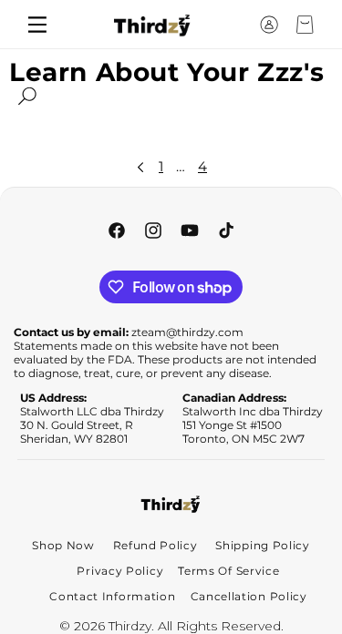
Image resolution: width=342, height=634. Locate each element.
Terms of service (228, 571)
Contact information (112, 596)
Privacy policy (120, 571)
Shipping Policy (262, 545)
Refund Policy (155, 545)
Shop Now (63, 545)
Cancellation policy (249, 596)
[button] (235, 24)
